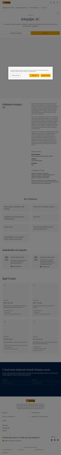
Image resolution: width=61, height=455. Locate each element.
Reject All (34, 75)
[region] (30, 73)
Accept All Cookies (45, 75)
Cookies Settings (15, 75)
